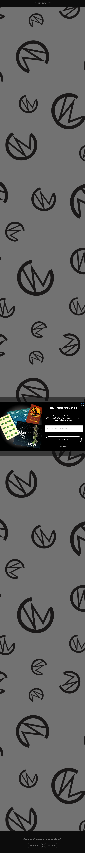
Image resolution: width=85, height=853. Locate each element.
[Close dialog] (82, 404)
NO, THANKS (64, 446)
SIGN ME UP (63, 439)
